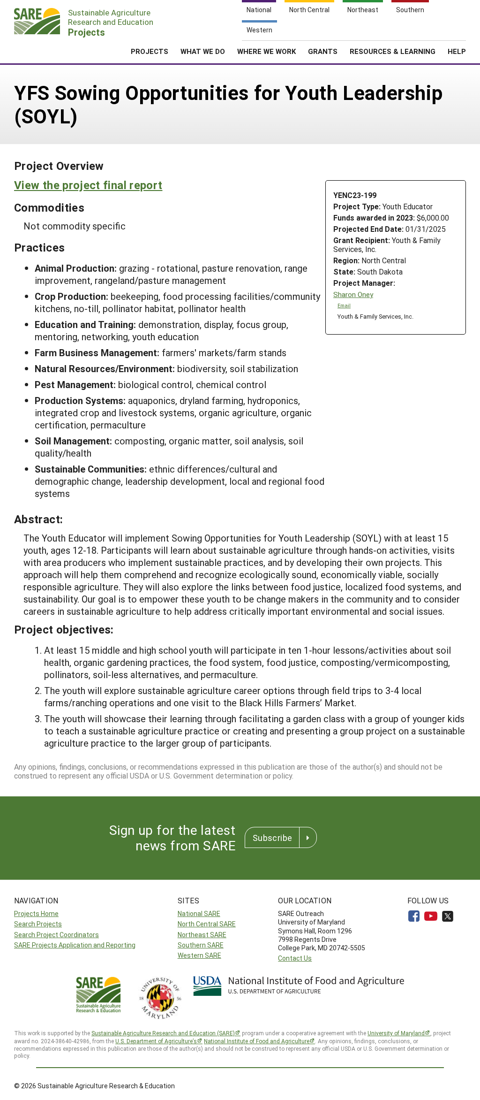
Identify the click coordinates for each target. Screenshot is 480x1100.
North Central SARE (207, 923)
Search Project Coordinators (56, 934)
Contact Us (295, 958)
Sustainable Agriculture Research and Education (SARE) (163, 1033)
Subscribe (272, 837)
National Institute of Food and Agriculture (256, 1041)
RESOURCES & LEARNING (392, 51)
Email (344, 305)
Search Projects (38, 923)
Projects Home (36, 913)
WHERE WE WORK (266, 51)
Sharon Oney (353, 294)
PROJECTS (149, 51)
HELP (457, 51)
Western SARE (199, 955)
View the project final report (88, 184)
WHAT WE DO (202, 51)
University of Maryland (396, 1033)
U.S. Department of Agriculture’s (156, 1041)
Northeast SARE (202, 934)
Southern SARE (201, 944)
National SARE (199, 913)
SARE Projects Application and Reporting (74, 944)
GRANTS (323, 51)
